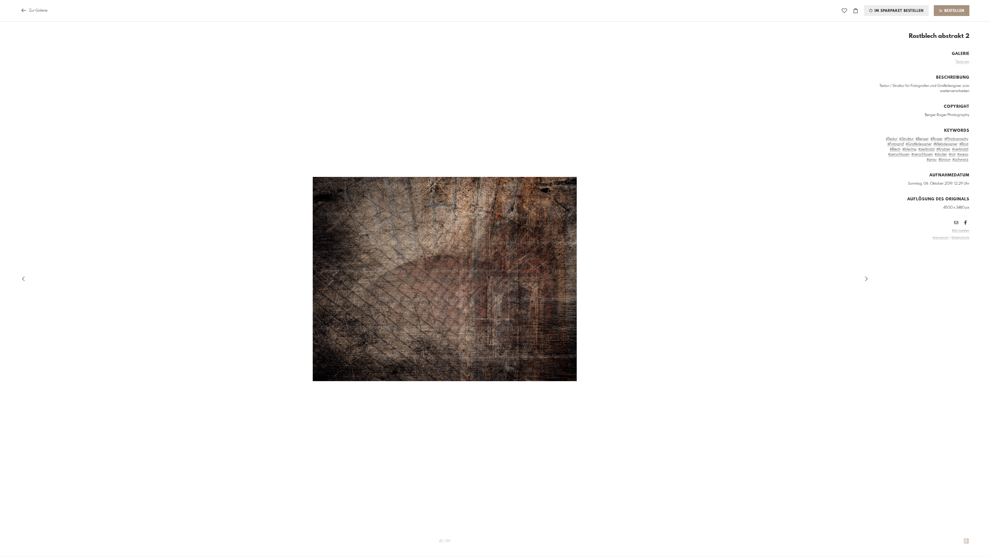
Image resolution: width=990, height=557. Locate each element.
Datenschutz (960, 237)
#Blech (895, 149)
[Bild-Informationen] (966, 541)
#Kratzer (943, 149)
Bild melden (960, 230)
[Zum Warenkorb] (856, 10)
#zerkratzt (926, 149)
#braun (944, 159)
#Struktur (906, 139)
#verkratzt (960, 149)
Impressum (940, 237)
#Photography (956, 139)
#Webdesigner (946, 144)
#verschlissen (922, 154)
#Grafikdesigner (919, 144)
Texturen (962, 62)
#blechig (909, 149)
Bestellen (953, 11)
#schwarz (960, 159)
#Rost (963, 144)
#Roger (936, 139)
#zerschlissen (899, 154)
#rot (952, 154)
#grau (932, 159)
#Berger (922, 139)
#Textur (891, 139)
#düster (941, 154)
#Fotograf (895, 144)
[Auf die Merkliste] (844, 10)
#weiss (962, 154)
